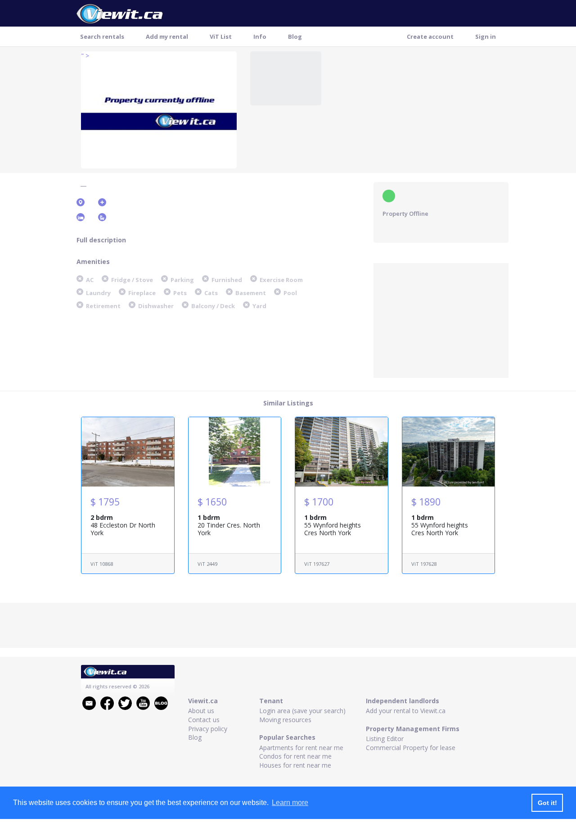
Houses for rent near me (295, 765)
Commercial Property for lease (410, 747)
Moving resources (285, 719)
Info (259, 36)
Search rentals (102, 36)
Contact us (204, 719)
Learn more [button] (290, 802)
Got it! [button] (547, 802)
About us (201, 710)
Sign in (485, 36)
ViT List (221, 36)
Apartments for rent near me (301, 747)
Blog (295, 36)
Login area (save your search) (302, 710)
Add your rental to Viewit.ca (406, 710)
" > (85, 55)
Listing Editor (385, 738)
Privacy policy (207, 728)
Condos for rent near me (295, 756)
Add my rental (167, 36)
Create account (430, 36)
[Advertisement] (441, 319)
